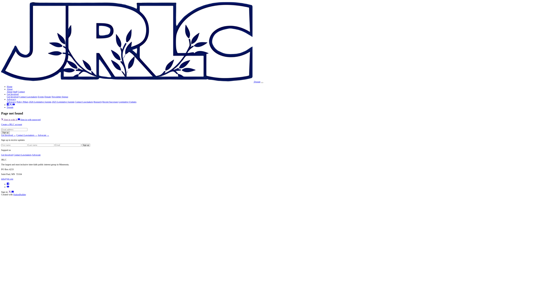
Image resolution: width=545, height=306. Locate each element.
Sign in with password (30, 119)
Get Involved (13, 94)
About (9, 89)
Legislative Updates (127, 102)
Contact (21, 92)
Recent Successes (110, 102)
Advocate (36, 155)
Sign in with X (10, 119)
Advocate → (43, 135)
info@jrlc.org (7, 179)
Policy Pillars (22, 102)
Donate (257, 82)
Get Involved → (8, 135)
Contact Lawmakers (28, 97)
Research (98, 102)
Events (41, 97)
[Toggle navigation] (262, 82)
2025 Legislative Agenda (63, 102)
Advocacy (11, 99)
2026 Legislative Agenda (40, 102)
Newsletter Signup (60, 97)
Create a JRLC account (11, 124)
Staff (15, 92)
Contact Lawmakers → (26, 135)
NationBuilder (19, 194)
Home (9, 86)
